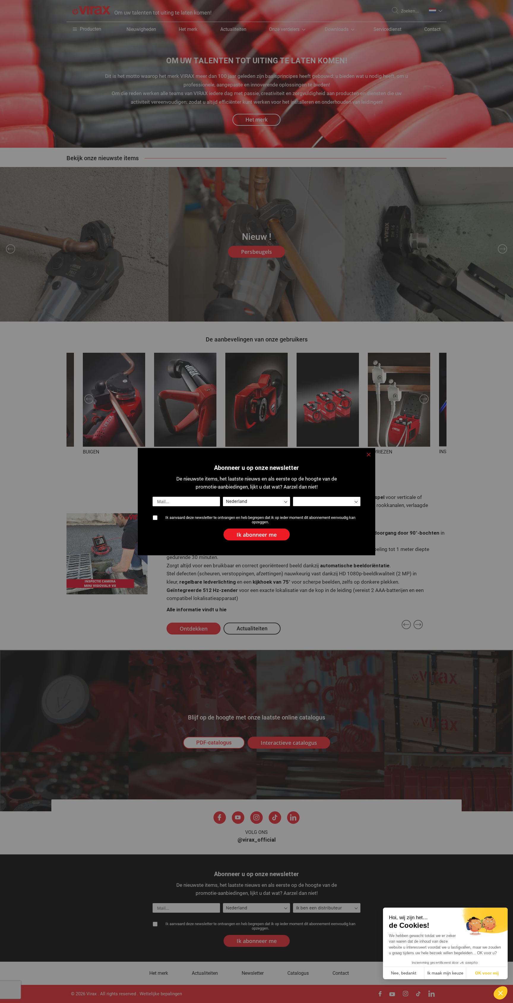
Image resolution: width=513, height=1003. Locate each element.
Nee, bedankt (403, 973)
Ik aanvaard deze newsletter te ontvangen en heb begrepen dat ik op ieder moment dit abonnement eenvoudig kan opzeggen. (260, 519)
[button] (500, 993)
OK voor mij (487, 973)
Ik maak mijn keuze (445, 973)
